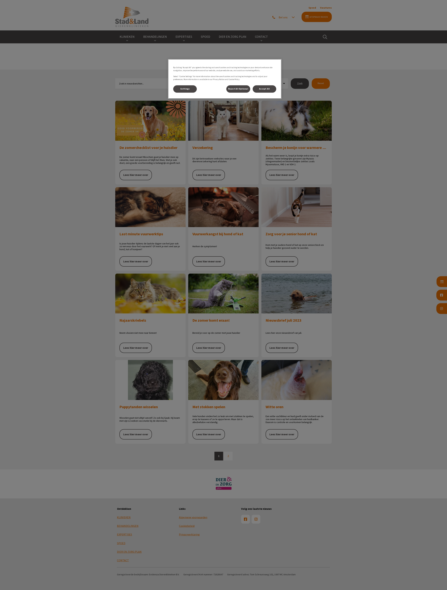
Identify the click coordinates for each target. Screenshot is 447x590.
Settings (185, 89)
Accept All (264, 89)
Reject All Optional (238, 89)
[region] (224, 79)
